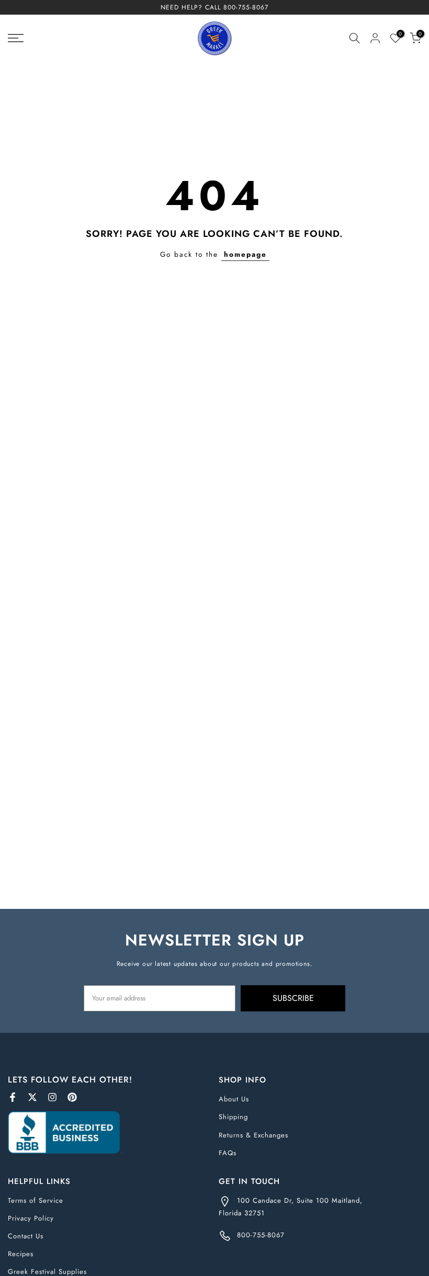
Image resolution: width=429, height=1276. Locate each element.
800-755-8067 (245, 7)
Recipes (20, 1254)
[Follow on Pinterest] (72, 1097)
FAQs (227, 1153)
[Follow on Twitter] (32, 1097)
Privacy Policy (31, 1218)
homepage (245, 254)
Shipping (233, 1117)
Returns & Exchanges (253, 1135)
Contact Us (25, 1236)
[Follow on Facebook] (12, 1097)
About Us (234, 1099)
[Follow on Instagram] (52, 1097)
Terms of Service (35, 1200)
